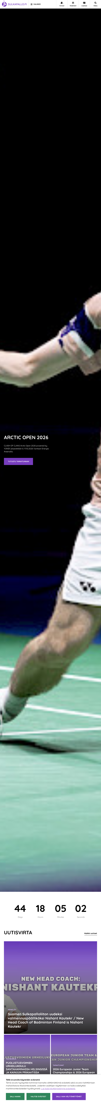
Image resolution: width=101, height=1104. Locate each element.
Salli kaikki (15, 1096)
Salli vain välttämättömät (69, 1096)
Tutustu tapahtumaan (18, 461)
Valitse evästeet (38, 1096)
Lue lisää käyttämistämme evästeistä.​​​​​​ (58, 1088)
